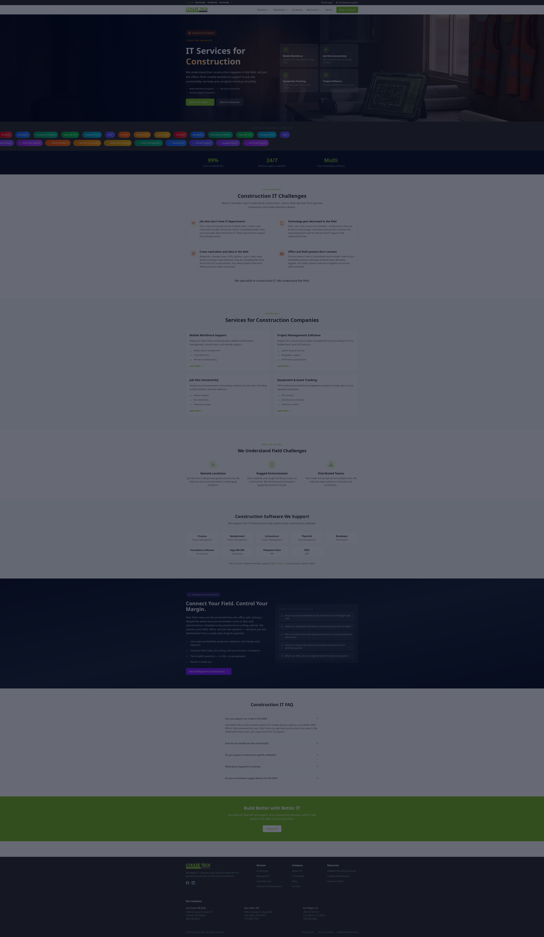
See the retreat (270, 501)
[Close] (304, 428)
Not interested (272, 508)
